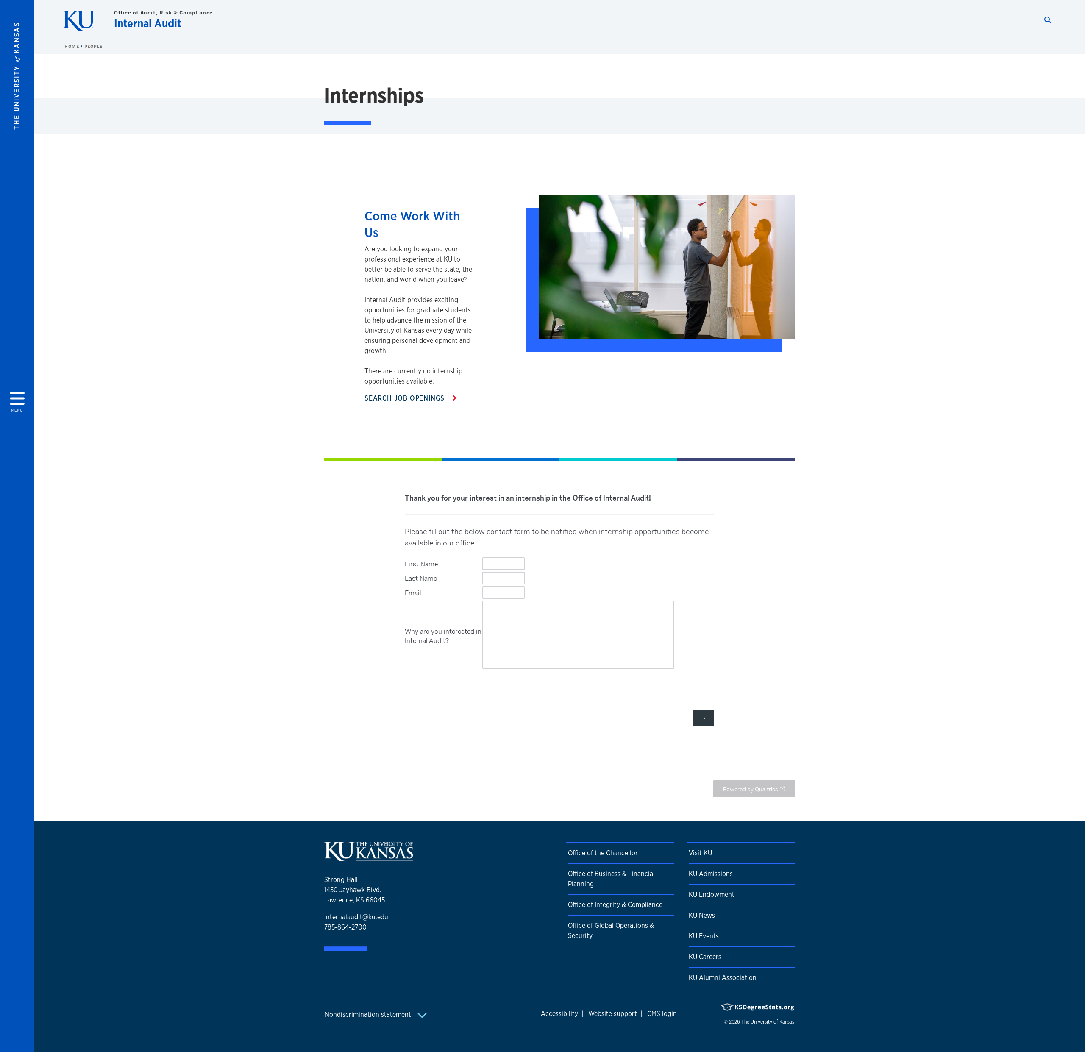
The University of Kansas (767, 1022)
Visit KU (700, 853)
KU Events (704, 936)
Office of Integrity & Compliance (615, 904)
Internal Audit (147, 23)
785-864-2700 (345, 927)
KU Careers (705, 956)
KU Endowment (711, 894)
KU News (702, 915)
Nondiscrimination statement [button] (369, 1014)
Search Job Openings (405, 398)
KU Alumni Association (723, 977)
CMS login (662, 1013)
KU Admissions (711, 873)
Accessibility (559, 1013)
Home (72, 46)
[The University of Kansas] (368, 857)
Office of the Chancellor (603, 853)
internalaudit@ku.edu (356, 917)
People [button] (93, 46)
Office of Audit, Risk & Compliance (163, 12)
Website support (612, 1013)
